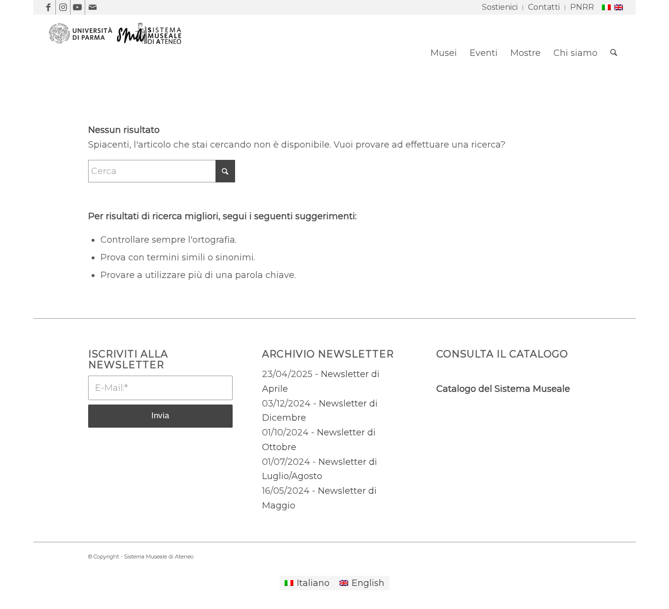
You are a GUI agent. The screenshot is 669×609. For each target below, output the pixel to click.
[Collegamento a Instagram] (63, 7)
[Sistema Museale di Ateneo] (119, 60)
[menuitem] (500, 7)
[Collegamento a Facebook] (48, 7)
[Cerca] (613, 53)
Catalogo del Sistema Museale (503, 388)
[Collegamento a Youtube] (78, 7)
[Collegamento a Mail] (92, 7)
